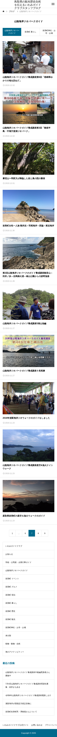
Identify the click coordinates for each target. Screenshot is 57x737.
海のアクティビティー (14, 652)
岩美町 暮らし (30, 32)
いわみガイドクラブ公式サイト (16, 725)
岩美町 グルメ (11, 587)
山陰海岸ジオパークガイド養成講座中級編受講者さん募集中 (27, 674)
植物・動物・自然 (12, 644)
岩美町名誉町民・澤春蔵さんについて (21, 712)
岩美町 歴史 (10, 611)
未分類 (8, 635)
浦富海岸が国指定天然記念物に (18, 703)
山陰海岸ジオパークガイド (16, 570)
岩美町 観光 (10, 619)
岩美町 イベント (12, 579)
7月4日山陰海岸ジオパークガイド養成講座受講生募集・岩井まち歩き (26, 685)
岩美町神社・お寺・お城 (15, 627)
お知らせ (9, 554)
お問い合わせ (36, 725)
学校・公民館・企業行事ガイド (18, 562)
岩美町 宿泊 (10, 595)
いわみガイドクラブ (13, 546)
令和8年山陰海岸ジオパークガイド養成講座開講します (28, 695)
